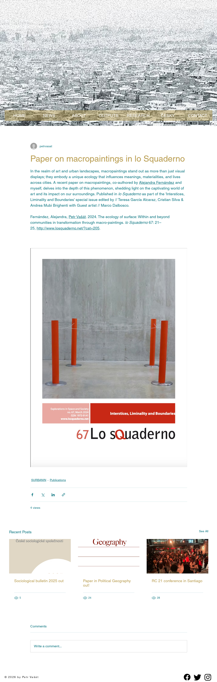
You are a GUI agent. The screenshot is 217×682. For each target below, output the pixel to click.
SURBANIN (38, 480)
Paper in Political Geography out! (107, 583)
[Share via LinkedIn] (53, 495)
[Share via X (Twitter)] (43, 495)
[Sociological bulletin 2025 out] (40, 556)
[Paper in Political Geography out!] (109, 556)
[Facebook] (187, 677)
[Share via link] (63, 495)
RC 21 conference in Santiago (177, 581)
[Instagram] (207, 677)
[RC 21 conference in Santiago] (177, 556)
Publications (58, 480)
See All (203, 531)
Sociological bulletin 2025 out (39, 581)
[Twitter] (197, 677)
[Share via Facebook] (32, 495)
